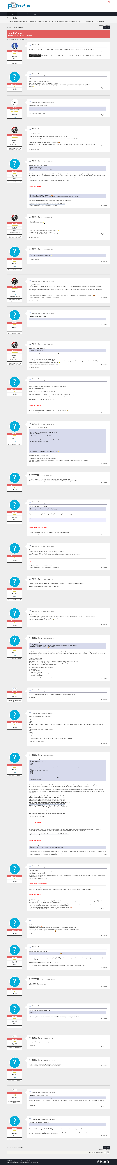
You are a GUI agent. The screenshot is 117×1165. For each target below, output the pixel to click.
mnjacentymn (15, 930)
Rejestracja (43, 14)
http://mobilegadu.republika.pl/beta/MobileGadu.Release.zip (44, 586)
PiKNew (15, 171)
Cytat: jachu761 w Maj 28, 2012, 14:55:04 (37, 845)
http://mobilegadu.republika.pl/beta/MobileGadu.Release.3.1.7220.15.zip (47, 800)
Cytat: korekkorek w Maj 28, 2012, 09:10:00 (38, 642)
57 (13, 27)
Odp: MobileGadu (36, 44)
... (12, 27)
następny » (107, 25)
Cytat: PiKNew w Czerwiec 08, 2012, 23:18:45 (38, 1095)
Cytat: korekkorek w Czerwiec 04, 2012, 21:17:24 (39, 1010)
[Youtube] (104, 1162)
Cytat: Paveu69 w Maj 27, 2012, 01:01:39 (37, 316)
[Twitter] (101, 1162)
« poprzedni (101, 25)
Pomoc (20, 14)
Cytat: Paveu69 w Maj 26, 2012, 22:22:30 (37, 192)
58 (14, 27)
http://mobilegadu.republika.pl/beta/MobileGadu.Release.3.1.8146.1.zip (47, 203)
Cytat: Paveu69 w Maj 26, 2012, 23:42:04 (37, 253)
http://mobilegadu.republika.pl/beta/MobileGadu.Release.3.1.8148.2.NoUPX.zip (49, 834)
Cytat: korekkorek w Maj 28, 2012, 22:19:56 (38, 951)
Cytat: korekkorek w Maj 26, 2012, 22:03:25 (38, 105)
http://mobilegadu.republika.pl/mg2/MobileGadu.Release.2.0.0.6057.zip (47, 813)
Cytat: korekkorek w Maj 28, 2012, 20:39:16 (38, 759)
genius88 (15, 51)
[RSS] (108, 1162)
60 (18, 27)
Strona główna (12, 14)
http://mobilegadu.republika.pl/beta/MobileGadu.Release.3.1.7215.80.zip (47, 797)
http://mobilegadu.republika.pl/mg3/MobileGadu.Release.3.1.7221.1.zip (49, 802)
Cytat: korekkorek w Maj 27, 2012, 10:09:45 (38, 427)
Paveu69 (15, 135)
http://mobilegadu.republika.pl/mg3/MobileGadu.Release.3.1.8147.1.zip (49, 807)
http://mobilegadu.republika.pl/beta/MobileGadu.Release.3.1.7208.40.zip (47, 796)
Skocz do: (91, 1152)
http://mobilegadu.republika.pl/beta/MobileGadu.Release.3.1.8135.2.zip (47, 803)
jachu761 (15, 691)
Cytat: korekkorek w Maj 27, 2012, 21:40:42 (38, 506)
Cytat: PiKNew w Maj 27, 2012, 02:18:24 (37, 348)
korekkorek (15, 84)
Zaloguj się (34, 14)
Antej (15, 107)
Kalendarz (26, 14)
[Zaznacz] (33, 517)
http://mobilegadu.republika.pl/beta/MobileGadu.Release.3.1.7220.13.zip (47, 799)
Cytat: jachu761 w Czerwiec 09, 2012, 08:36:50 (38, 1122)
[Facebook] (97, 1162)
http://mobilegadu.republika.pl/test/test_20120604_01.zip (43, 962)
